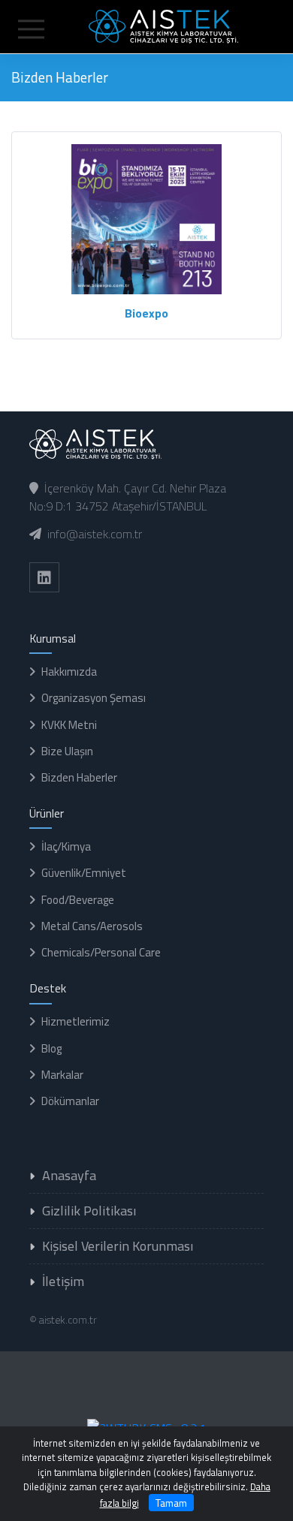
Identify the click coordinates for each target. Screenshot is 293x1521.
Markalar (62, 1074)
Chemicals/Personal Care (101, 952)
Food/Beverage (77, 899)
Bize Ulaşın (67, 751)
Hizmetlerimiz (75, 1021)
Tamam (171, 1502)
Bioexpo (146, 313)
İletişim (63, 1281)
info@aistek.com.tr (94, 534)
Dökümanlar (70, 1101)
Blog (51, 1048)
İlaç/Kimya (66, 846)
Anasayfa (69, 1175)
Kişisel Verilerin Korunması (117, 1246)
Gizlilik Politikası (89, 1210)
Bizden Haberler (79, 777)
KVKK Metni (69, 724)
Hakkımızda (69, 671)
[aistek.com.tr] (146, 25)
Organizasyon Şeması (93, 697)
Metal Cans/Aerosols (92, 926)
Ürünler (46, 813)
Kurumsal (52, 638)
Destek (47, 988)
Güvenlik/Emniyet (83, 872)
